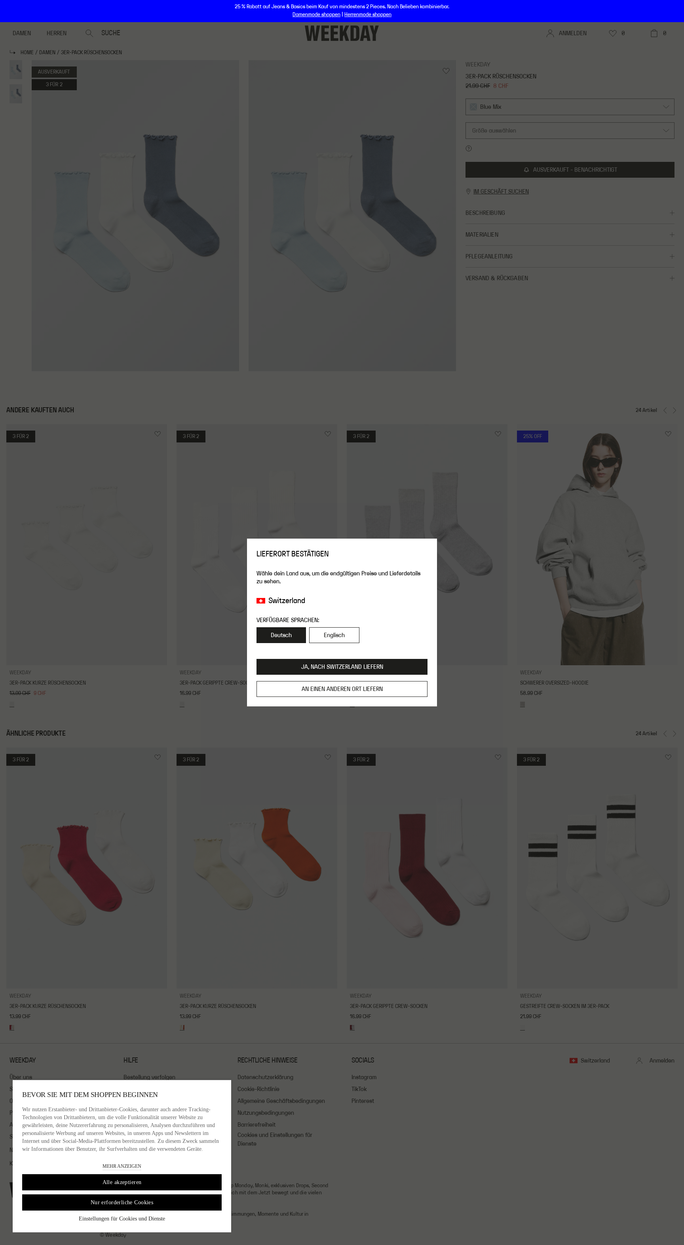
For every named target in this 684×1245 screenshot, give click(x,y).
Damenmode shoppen (316, 14)
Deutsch (281, 635)
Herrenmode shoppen (367, 14)
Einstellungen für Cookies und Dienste (122, 1219)
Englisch (334, 635)
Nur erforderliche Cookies (122, 1202)
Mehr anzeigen (122, 1166)
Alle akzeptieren (122, 1182)
